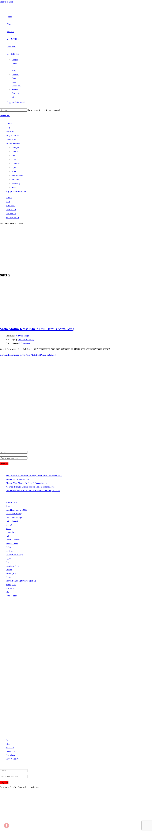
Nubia (15, 159)
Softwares (10, 588)
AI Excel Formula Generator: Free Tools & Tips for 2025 (30, 487)
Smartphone (11, 584)
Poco (14, 171)
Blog (8, 127)
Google (15, 147)
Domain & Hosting (14, 514)
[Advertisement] (76, 247)
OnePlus (16, 163)
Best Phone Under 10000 (16, 510)
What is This (11, 596)
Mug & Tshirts (12, 135)
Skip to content (6, 2)
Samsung (16, 183)
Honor (15, 151)
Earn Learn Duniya (14, 517)
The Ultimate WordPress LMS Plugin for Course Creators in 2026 (34, 476)
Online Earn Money (26, 339)
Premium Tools (12, 566)
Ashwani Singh (22, 336)
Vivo (14, 187)
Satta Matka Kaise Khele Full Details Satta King (37, 329)
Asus (8, 506)
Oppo (14, 167)
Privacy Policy (12, 217)
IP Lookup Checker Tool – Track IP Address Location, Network (33, 490)
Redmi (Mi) (17, 175)
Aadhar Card (11, 502)
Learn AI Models (13, 540)
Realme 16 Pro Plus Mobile (17, 479)
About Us (10, 205)
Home (9, 123)
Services (10, 131)
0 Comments (24, 343)
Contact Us (11, 209)
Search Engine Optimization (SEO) (21, 581)
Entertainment (12, 521)
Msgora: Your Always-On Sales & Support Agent (26, 483)
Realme (15, 179)
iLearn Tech (11, 532)
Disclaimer (11, 213)
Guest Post (11, 139)
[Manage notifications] (6, 825)
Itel (13, 155)
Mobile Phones (13, 143)
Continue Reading (28, 355)
